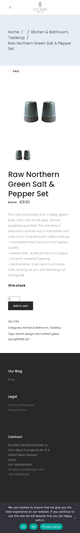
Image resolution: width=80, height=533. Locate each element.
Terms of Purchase (21, 405)
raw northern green (47, 334)
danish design (25, 334)
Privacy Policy (17, 410)
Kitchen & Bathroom (49, 32)
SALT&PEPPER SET (19, 339)
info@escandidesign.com (26, 469)
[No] (75, 517)
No (34, 526)
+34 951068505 (18, 474)
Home (13, 32)
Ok (23, 526)
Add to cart (20, 306)
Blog (11, 379)
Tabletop (16, 37)
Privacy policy (51, 526)
